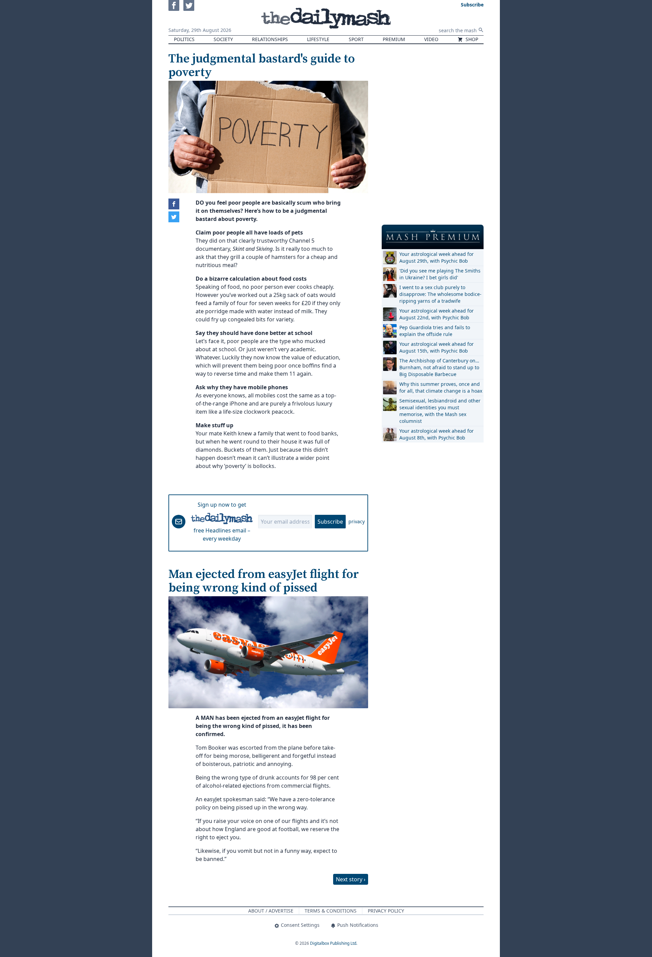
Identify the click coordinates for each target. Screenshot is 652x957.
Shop (471, 39)
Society (223, 39)
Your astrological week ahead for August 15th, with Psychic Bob (436, 347)
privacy (356, 521)
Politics (184, 39)
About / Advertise (270, 910)
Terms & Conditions (331, 910)
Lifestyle (318, 39)
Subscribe (330, 521)
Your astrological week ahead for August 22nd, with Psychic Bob (436, 314)
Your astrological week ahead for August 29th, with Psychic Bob (436, 257)
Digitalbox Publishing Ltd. (333, 943)
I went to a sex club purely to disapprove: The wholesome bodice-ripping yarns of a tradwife (440, 294)
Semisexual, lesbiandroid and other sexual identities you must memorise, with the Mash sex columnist (440, 410)
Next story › (350, 879)
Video (431, 39)
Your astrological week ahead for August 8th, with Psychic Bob (436, 434)
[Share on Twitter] (173, 216)
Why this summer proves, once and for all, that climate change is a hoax (440, 387)
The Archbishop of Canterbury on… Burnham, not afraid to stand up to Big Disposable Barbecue (439, 367)
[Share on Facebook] (173, 204)
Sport (356, 39)
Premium (394, 39)
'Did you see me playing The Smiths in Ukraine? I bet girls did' (440, 274)
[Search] (481, 29)
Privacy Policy (386, 910)
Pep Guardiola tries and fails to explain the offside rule (434, 330)
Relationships (270, 39)
